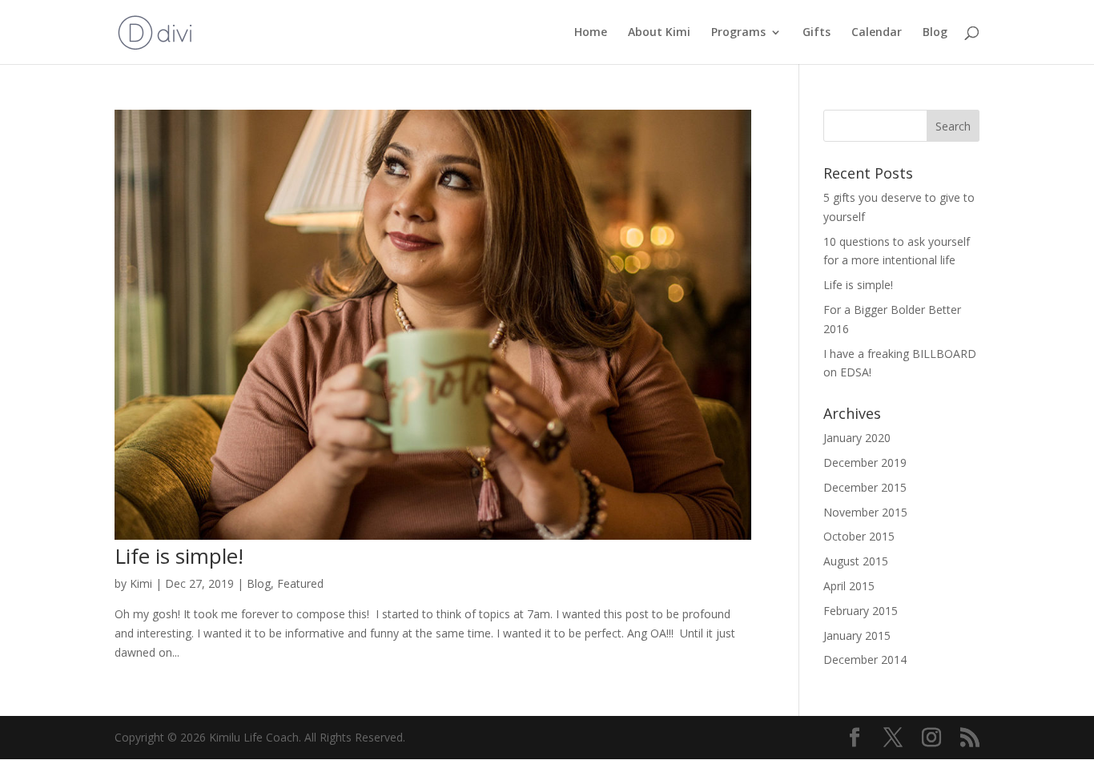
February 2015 (860, 610)
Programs (738, 32)
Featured (300, 583)
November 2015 (865, 512)
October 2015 (859, 536)
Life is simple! (179, 555)
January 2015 (857, 635)
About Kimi (659, 32)
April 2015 (849, 585)
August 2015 (855, 561)
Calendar (876, 32)
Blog (935, 32)
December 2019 (865, 462)
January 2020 (857, 437)
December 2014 (865, 659)
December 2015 (865, 487)
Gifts (816, 32)
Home (590, 32)
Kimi (141, 583)
